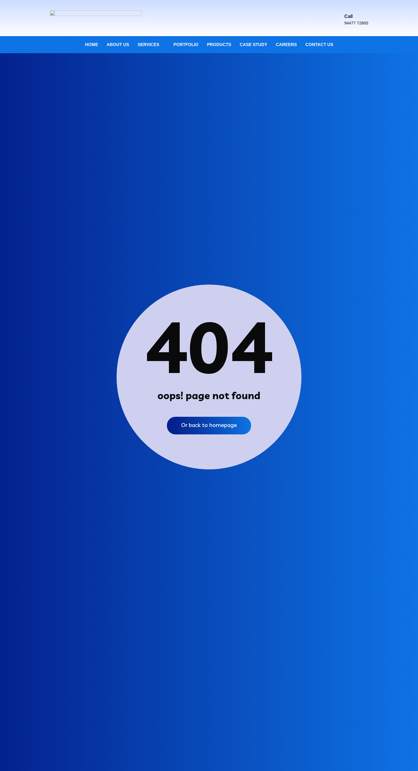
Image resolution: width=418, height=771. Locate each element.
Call (348, 16)
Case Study (253, 44)
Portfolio (185, 44)
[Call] (348, 6)
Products (219, 44)
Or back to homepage (209, 424)
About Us (118, 44)
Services (148, 44)
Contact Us (319, 44)
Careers (286, 44)
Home (91, 44)
